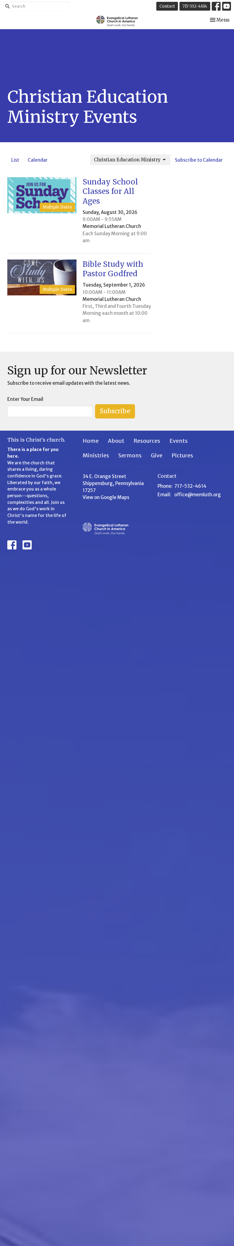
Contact (167, 6)
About (116, 440)
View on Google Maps (106, 497)
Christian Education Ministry (127, 160)
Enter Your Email (25, 399)
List (15, 160)
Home (91, 440)
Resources (146, 440)
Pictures (182, 455)
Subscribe (115, 411)
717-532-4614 (195, 6)
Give (156, 455)
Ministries (96, 455)
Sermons (130, 455)
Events (178, 440)
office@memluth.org (197, 494)
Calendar (38, 160)
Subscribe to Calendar (199, 160)
